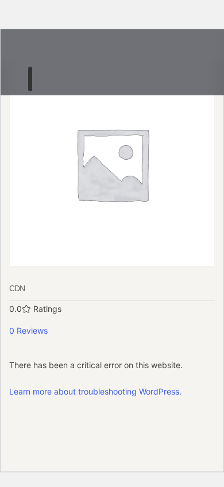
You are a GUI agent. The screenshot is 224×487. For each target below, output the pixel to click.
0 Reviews (28, 330)
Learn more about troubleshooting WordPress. (95, 391)
